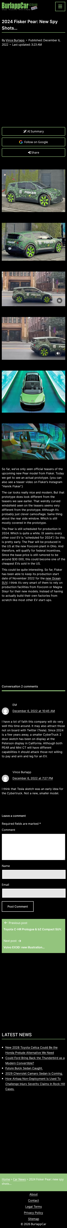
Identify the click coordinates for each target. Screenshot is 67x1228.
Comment (8, 830)
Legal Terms (33, 1206)
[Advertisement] (33, 89)
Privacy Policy (33, 1212)
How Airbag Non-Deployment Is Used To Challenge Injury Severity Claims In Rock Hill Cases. (35, 1084)
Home (6, 1179)
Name (6, 866)
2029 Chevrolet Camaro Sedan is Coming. (34, 1073)
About (33, 1194)
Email (5, 885)
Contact (33, 1200)
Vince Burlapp (15, 40)
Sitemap (33, 1219)
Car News (19, 1179)
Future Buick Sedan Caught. (24, 1068)
